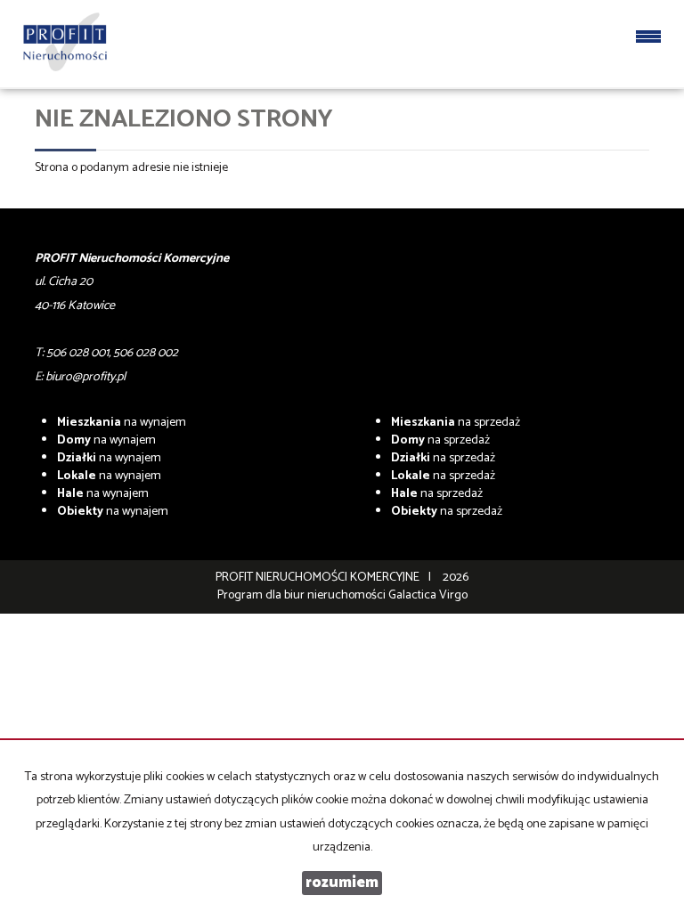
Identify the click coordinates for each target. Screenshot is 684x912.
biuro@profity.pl (85, 377)
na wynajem (121, 422)
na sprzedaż (455, 422)
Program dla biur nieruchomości (302, 595)
